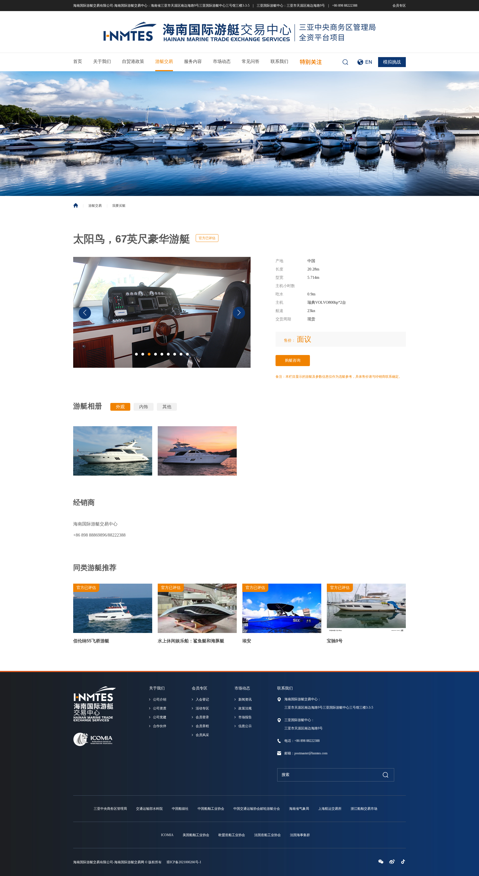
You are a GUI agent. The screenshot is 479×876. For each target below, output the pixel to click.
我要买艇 (119, 206)
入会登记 (202, 699)
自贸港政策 (133, 61)
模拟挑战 (392, 62)
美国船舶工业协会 (196, 835)
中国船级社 (180, 809)
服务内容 (193, 61)
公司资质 (159, 708)
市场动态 (222, 61)
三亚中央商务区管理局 (110, 809)
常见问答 (250, 61)
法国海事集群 (300, 835)
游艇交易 (164, 61)
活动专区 (202, 708)
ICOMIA (167, 835)
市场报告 (245, 717)
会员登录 (202, 717)
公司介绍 (159, 699)
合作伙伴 (159, 726)
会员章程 (202, 726)
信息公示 (245, 726)
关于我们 (102, 61)
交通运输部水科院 (149, 809)
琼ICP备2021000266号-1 (184, 862)
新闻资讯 (245, 699)
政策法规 (245, 708)
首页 (77, 61)
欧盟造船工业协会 (231, 835)
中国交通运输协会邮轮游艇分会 (256, 809)
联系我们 (279, 61)
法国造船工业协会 (267, 835)
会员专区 (399, 5)
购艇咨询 (292, 360)
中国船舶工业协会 (211, 809)
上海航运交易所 (330, 809)
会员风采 (202, 735)
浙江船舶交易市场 (364, 809)
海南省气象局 (299, 809)
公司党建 (159, 717)
